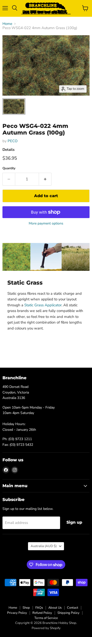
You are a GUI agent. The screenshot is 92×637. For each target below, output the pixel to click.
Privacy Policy (17, 613)
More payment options (46, 223)
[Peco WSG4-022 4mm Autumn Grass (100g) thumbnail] (14, 106)
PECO (13, 140)
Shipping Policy (68, 613)
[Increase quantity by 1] (45, 179)
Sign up (74, 522)
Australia (44, 546)
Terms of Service (46, 618)
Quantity (8, 168)
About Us (55, 607)
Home (7, 24)
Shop (26, 607)
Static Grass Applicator (43, 305)
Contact (72, 607)
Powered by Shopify (46, 628)
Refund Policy (42, 613)
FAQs (39, 607)
